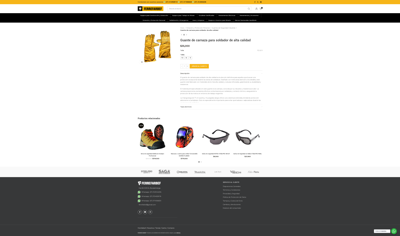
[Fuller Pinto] (253, 172)
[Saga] (164, 172)
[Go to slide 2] (201, 161)
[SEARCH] (248, 8)
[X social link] (257, 2)
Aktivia (178, 233)
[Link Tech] (235, 172)
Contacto (171, 228)
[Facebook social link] (255, 2)
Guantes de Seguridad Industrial (223, 28)
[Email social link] (260, 2)
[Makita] (200, 172)
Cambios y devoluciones (232, 204)
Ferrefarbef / (142, 228)
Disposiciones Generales (231, 186)
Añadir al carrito (199, 66)
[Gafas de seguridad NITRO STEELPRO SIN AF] (216, 137)
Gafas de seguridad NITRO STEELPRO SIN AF (216, 154)
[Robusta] (182, 172)
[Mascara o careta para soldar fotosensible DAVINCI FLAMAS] (184, 137)
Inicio (182, 28)
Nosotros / (151, 228)
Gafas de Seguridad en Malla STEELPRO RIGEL (247, 154)
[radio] (182, 57)
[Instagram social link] (150, 212)
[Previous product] (181, 35)
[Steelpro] (147, 172)
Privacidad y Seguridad (231, 194)
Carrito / (164, 228)
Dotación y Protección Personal (198, 28)
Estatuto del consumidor (232, 208)
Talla (182, 55)
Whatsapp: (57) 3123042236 (151, 192)
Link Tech (217, 172)
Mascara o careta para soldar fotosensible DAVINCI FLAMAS (184, 155)
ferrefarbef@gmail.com (147, 205)
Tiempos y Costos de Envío (233, 201)
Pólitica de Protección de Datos (234, 197)
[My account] (256, 9)
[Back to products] (184, 35)
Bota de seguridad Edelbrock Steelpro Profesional (152, 155)
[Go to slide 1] (199, 161)
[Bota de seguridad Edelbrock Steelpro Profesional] (152, 137)
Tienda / (158, 228)
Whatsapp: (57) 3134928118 (151, 196)
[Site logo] (150, 8)
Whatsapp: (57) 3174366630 (151, 201)
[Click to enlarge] (142, 62)
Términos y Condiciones (231, 190)
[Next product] (186, 35)
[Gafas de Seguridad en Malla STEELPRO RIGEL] (247, 137)
